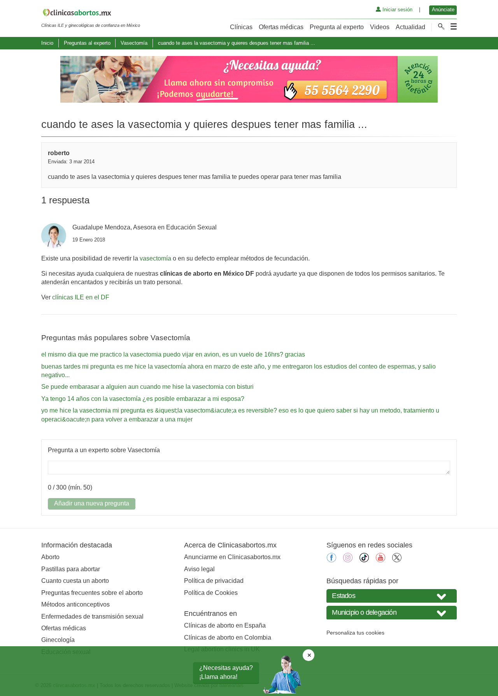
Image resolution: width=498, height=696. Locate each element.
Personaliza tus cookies (355, 633)
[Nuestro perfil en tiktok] (364, 560)
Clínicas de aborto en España (225, 625)
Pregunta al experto (337, 27)
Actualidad (410, 27)
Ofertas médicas (281, 27)
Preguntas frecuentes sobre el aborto (92, 592)
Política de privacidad (214, 580)
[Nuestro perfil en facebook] (331, 560)
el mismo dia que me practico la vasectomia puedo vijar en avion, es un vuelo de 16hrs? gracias (173, 354)
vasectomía (155, 258)
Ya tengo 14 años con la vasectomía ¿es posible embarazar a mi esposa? (142, 398)
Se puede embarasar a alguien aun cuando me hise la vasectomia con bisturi (147, 386)
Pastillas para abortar (70, 569)
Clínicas (241, 27)
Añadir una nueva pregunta (91, 503)
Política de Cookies (211, 592)
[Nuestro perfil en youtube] (380, 560)
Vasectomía (134, 43)
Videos (379, 27)
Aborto (50, 557)
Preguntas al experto (87, 43)
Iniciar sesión (396, 9)
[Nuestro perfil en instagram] (348, 560)
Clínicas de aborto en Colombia (227, 637)
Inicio (47, 43)
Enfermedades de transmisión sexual (92, 616)
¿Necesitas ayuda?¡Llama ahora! (226, 672)
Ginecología (58, 640)
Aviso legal (199, 569)
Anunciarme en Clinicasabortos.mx (232, 557)
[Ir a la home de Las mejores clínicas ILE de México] (90, 14)
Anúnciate (443, 9)
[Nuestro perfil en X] (397, 560)
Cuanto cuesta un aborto (75, 580)
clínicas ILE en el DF (80, 297)
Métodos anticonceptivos (75, 604)
